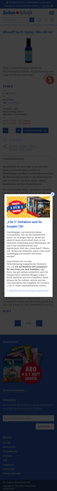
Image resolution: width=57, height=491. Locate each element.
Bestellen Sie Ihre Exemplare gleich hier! (29, 290)
